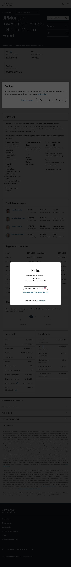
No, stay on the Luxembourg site (34, 292)
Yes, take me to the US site (34, 288)
